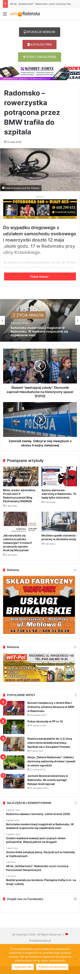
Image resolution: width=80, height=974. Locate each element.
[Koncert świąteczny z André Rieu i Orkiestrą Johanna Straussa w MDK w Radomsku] (13, 708)
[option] (40, 320)
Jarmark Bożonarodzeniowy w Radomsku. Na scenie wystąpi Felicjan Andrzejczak (47, 780)
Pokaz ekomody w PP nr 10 (45, 721)
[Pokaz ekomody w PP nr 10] (13, 727)
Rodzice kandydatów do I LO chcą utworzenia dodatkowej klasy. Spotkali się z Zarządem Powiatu (49, 742)
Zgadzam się (22, 966)
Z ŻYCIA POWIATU (30, 320)
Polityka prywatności (52, 966)
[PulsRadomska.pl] (25, 14)
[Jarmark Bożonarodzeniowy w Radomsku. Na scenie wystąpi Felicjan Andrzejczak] (13, 781)
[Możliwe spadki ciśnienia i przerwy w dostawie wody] (59, 522)
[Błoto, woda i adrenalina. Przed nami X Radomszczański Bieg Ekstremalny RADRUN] (20, 476)
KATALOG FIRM (41, 44)
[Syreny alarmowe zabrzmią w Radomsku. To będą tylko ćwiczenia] (59, 476)
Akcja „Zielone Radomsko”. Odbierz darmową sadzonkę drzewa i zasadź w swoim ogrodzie (51, 761)
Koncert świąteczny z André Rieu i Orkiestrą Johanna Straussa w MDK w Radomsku (50, 707)
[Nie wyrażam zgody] (75, 959)
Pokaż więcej (39, 276)
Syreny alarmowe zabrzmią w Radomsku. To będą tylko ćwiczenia (59, 493)
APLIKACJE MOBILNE (40, 32)
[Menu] (5, 15)
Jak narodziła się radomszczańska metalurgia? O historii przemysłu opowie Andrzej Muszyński (17, 543)
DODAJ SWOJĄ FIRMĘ (40, 57)
